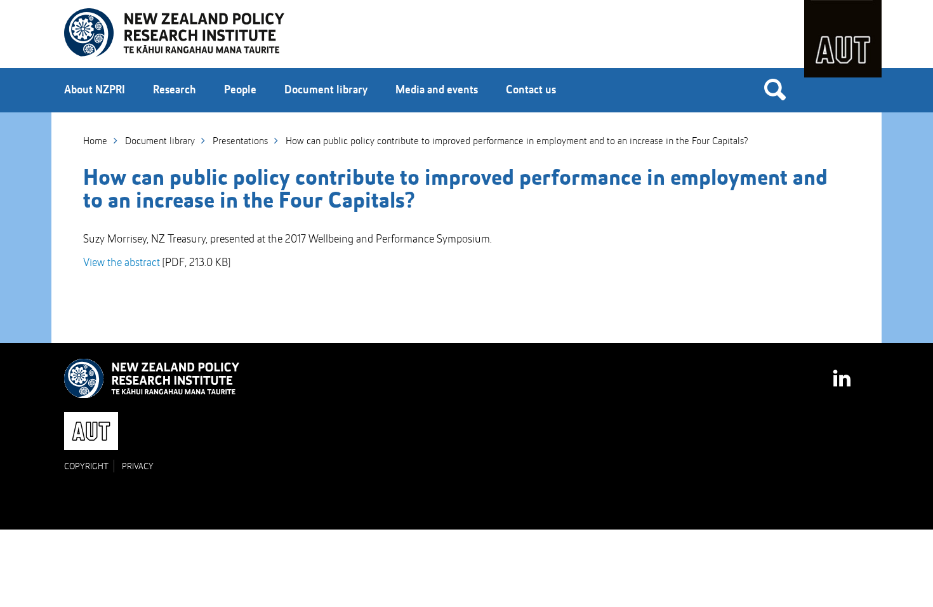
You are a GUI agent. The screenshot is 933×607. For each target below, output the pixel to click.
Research (174, 90)
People (240, 90)
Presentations (240, 142)
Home (95, 142)
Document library (325, 90)
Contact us (531, 90)
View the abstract (121, 263)
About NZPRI (94, 90)
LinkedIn (843, 372)
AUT (843, 38)
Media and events (436, 90)
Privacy (138, 466)
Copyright (86, 466)
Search (775, 88)
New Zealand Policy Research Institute (174, 33)
